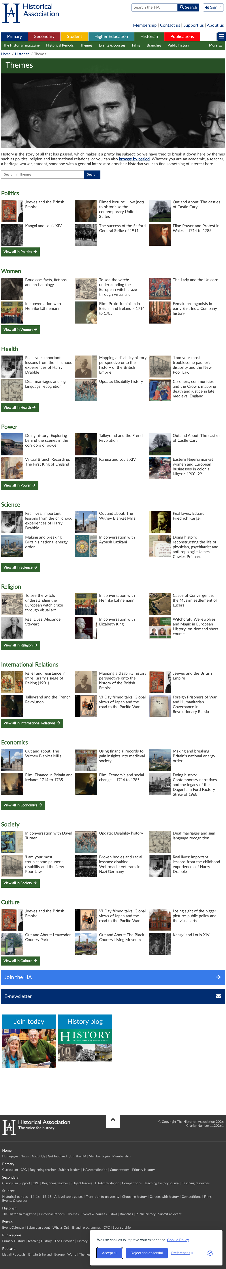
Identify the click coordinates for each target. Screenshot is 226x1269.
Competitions (120, 1170)
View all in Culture (18, 961)
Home (5, 54)
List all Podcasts (14, 1254)
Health (9, 349)
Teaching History (40, 1241)
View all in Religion (19, 645)
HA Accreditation (95, 1170)
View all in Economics (21, 805)
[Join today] (29, 1048)
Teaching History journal (161, 1183)
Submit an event (169, 1214)
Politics (10, 193)
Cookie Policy (178, 1239)
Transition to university (102, 1196)
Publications (182, 36)
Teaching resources (196, 1183)
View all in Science (18, 567)
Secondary (44, 36)
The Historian (64, 1241)
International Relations (29, 665)
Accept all (109, 1253)
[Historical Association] (30, 20)
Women (11, 271)
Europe (59, 1254)
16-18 (47, 1196)
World (71, 1254)
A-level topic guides (68, 1196)
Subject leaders (69, 1170)
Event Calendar (13, 1227)
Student (74, 36)
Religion (11, 587)
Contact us (170, 25)
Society (10, 824)
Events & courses (112, 45)
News (25, 1156)
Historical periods (15, 1196)
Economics (14, 742)
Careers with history (164, 1196)
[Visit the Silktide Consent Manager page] (210, 1253)
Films (136, 45)
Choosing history (134, 1196)
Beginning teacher (43, 1170)
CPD (24, 1170)
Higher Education (111, 36)
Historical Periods (60, 45)
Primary (14, 36)
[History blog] (85, 1045)
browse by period (134, 159)
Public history (178, 45)
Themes (86, 45)
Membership (145, 25)
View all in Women (19, 329)
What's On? (61, 1227)
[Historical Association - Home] (36, 1134)
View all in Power (18, 485)
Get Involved (57, 1156)
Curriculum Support (16, 1183)
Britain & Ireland (40, 1254)
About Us (38, 1156)
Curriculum (10, 1170)
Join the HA (77, 1156)
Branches (154, 45)
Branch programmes (86, 1227)
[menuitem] (14, 36)
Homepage (10, 1156)
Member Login (99, 1156)
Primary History (143, 1170)
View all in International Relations (30, 723)
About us (215, 25)
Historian (149, 36)
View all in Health (18, 407)
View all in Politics (18, 252)
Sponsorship (122, 1227)
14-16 (35, 1196)
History (82, 1241)
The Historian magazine (21, 45)
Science (10, 505)
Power (9, 427)
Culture (10, 902)
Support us (193, 25)
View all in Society (18, 883)
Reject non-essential (147, 1253)
